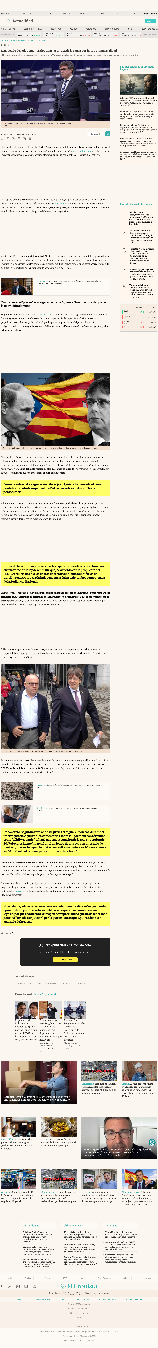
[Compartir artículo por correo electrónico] (24, 138)
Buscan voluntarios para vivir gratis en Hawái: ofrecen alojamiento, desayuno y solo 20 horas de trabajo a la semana (141, 291)
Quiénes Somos (83, 1299)
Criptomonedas (112, 29)
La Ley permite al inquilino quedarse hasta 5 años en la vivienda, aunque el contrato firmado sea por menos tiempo (137, 115)
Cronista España (8, 40)
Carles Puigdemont (38, 40)
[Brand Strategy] (79, 1294)
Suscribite (63, 1299)
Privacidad (79, 1317)
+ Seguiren (96, 134)
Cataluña (66, 983)
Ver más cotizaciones (149, 35)
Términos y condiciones (79, 1313)
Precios (82, 1278)
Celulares (28, 1278)
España (38, 983)
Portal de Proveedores (107, 1299)
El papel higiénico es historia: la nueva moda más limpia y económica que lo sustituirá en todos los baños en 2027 (138, 155)
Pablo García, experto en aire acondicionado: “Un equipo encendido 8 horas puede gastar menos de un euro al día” (138, 128)
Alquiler (84, 14)
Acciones (102, 14)
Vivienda (66, 14)
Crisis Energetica (104, 1278)
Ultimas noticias (7, 29)
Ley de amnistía (80, 983)
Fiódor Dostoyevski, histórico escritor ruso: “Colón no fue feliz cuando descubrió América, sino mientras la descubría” (138, 102)
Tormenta (4, 14)
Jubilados (48, 14)
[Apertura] (54, 1293)
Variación (139, 307)
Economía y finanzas (33, 29)
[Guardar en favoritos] (107, 133)
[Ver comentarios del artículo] (30, 138)
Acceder (150, 21)
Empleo (119, 14)
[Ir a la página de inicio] (8, 21)
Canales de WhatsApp (41, 1299)
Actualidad (91, 29)
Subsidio (126, 1278)
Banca (130, 29)
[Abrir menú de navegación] (2, 21)
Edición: (149, 14)
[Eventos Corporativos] (68, 1294)
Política (73, 29)
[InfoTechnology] (103, 1294)
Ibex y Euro (56, 29)
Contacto (19, 1299)
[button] (152, 1142)
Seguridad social (26, 14)
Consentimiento (79, 1322)
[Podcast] (90, 1293)
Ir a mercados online (8, 35)
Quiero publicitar (68, 960)
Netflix (135, 14)
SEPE (65, 1278)
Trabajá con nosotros (134, 1299)
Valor (154, 307)
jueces (18, 891)
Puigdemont (59, 203)
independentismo (82, 151)
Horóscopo (147, 1278)
